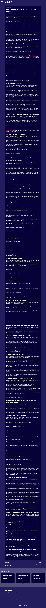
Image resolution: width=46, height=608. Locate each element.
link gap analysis (28, 411)
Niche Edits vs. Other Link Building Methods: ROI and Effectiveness (13, 564)
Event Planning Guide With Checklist (30, 56)
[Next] (43, 578)
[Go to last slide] (2, 578)
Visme (38, 95)
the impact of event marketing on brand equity (24, 122)
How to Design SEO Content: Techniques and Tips (32, 563)
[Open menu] (44, 1)
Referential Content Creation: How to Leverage (7, 577)
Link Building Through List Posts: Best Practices (23, 577)
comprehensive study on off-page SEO (14, 58)
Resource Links (8, 7)
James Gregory (9, 13)
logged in (11, 592)
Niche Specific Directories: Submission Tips (36, 577)
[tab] (22, 583)
